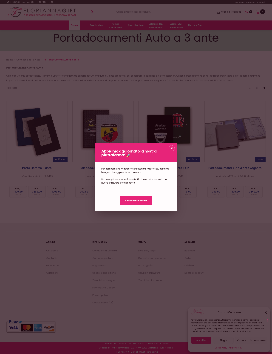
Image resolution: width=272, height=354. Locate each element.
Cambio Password (136, 200)
